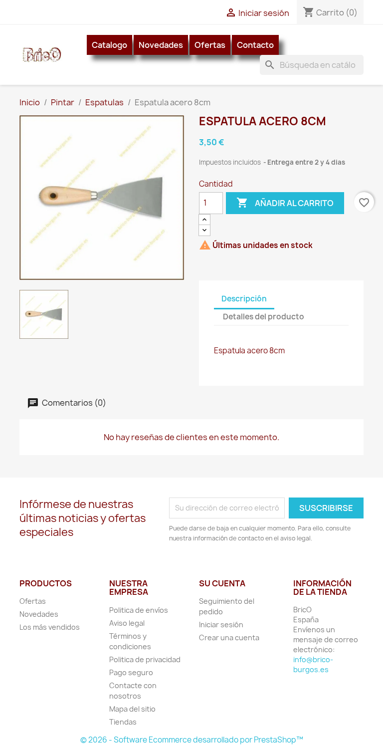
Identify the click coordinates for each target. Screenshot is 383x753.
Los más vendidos (49, 627)
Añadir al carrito (285, 203)
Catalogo (109, 44)
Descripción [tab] (244, 298)
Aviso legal (127, 623)
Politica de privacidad (145, 659)
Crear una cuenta (229, 637)
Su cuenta (222, 583)
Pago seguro (131, 672)
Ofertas (209, 44)
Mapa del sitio (132, 709)
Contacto (255, 44)
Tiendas (123, 722)
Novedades (161, 44)
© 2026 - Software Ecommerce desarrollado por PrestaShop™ (191, 740)
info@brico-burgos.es (313, 664)
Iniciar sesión (221, 624)
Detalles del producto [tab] (263, 316)
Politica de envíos (138, 610)
